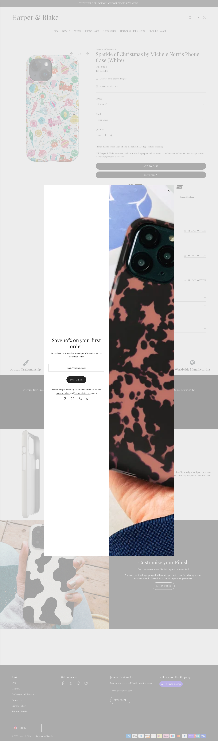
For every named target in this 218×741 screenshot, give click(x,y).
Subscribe (76, 379)
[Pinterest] (80, 398)
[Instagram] (72, 398)
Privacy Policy (63, 392)
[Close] (168, 190)
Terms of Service (82, 392)
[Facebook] (64, 398)
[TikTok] (88, 398)
